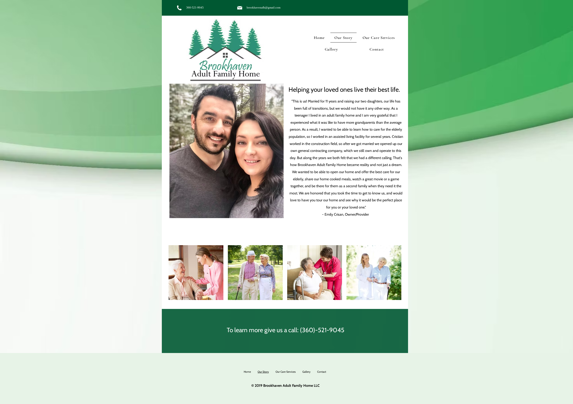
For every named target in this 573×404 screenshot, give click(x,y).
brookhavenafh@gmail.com (263, 7)
